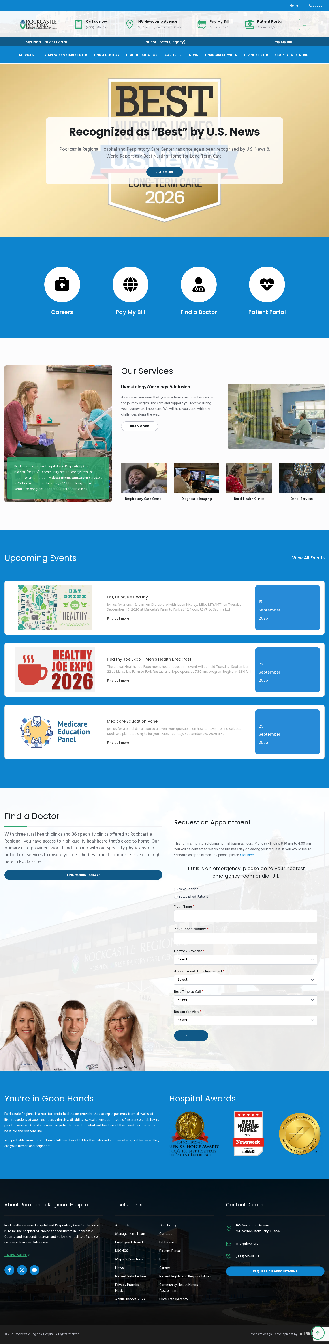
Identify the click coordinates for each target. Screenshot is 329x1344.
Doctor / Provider (189, 951)
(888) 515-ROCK (248, 1256)
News (193, 54)
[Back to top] (318, 1333)
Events (164, 1259)
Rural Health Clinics (249, 499)
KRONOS (121, 1251)
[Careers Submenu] (180, 51)
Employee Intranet (129, 1242)
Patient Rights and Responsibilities (185, 1276)
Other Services (301, 499)
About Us (315, 5)
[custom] (9, 1270)
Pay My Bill (282, 42)
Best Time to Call (188, 992)
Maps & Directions (129, 1259)
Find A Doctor (106, 54)
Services (26, 54)
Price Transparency (173, 1299)
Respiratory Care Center (65, 54)
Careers (172, 54)
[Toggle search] (304, 24)
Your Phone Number (191, 929)
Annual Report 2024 (130, 1299)
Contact (165, 1234)
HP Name (171, 814)
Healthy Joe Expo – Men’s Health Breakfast (149, 659)
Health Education (142, 54)
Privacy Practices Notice (128, 1288)
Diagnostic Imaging (197, 499)
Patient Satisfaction (130, 1276)
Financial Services (221, 54)
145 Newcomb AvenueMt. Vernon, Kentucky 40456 (258, 1228)
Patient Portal (267, 312)
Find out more (118, 618)
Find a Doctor (198, 312)
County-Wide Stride (292, 54)
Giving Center (256, 54)
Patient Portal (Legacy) (164, 42)
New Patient (188, 889)
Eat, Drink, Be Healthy (127, 597)
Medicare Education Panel (132, 721)
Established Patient (193, 897)
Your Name (184, 906)
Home (294, 5)
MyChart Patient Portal (46, 42)
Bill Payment (168, 1242)
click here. (247, 855)
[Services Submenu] (35, 51)
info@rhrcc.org (247, 1244)
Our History (168, 1225)
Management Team (130, 1234)
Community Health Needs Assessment (178, 1288)
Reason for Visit (187, 1012)
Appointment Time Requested (199, 971)
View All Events (308, 558)
